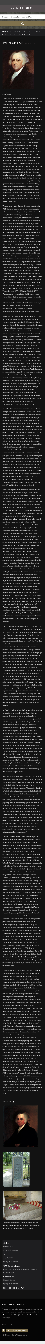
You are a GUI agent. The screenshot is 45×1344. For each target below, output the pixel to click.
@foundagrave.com (20, 1330)
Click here (32, 1315)
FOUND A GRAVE (22, 8)
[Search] (22, 23)
